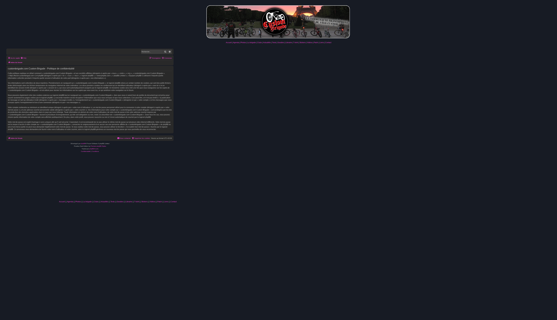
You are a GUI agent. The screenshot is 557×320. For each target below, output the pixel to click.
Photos (243, 43)
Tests (274, 43)
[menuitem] (23, 58)
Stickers (302, 43)
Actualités (267, 43)
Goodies (280, 43)
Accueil (229, 43)
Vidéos (309, 43)
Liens (322, 43)
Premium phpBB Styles (98, 146)
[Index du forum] (278, 21)
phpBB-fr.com (93, 149)
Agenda (236, 43)
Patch (316, 43)
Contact (328, 43)
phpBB (83, 143)
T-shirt (295, 43)
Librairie (288, 43)
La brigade (251, 43)
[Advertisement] (118, 177)
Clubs (259, 43)
